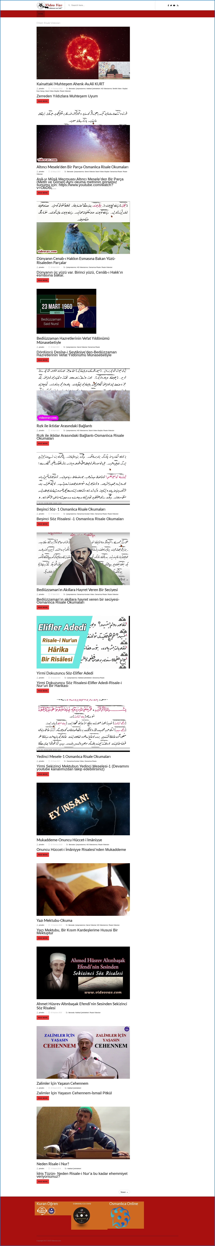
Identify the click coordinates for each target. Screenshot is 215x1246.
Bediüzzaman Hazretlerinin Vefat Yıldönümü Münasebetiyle (73, 340)
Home (40, 14)
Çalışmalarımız (81, 88)
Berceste (72, 88)
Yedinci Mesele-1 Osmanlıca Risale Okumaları (74, 756)
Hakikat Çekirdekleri (93, 88)
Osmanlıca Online (123, 1203)
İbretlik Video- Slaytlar (120, 88)
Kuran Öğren (47, 1203)
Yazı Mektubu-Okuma (54, 920)
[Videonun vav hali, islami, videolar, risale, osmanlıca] (50, 5)
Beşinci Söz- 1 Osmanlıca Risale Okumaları (71, 509)
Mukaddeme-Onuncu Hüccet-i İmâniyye (69, 840)
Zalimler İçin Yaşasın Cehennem (62, 1083)
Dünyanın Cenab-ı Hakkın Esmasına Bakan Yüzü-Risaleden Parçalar (76, 260)
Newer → (124, 1192)
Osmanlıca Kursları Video (85, 514)
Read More (43, 101)
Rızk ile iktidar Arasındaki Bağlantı (64, 425)
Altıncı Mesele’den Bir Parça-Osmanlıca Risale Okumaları (82, 167)
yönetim (41, 88)
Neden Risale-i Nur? (53, 1163)
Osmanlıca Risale (116, 171)
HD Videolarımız (106, 88)
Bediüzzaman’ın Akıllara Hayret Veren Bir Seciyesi (77, 589)
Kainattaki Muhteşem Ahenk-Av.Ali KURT (70, 84)
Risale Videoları (65, 91)
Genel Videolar (90, 171)
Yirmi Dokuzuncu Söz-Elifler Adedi (65, 673)
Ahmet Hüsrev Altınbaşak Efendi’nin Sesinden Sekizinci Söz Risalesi (82, 1005)
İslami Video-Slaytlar (52, 91)
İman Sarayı (41, 91)
